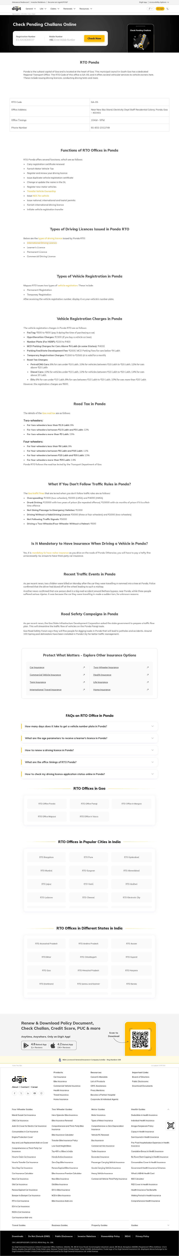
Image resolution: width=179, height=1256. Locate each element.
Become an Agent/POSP (58, 2)
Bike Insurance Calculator (63, 1135)
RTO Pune (88, 857)
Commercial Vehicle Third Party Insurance (109, 1179)
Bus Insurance (97, 1140)
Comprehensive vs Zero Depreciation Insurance (107, 1127)
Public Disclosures (140, 1081)
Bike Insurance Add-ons (62, 1201)
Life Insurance (100, 682)
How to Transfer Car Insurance (25, 1162)
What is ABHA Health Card (142, 1173)
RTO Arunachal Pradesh (46, 943)
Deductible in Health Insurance (144, 1115)
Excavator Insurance (100, 1157)
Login (161, 9)
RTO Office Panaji (89, 803)
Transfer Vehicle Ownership (41, 191)
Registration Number (25, 36)
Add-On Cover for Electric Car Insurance (29, 1126)
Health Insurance (102, 674)
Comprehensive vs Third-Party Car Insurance (27, 1149)
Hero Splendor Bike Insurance (65, 1115)
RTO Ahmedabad (131, 870)
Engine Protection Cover (22, 1137)
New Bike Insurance (60, 1179)
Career (34, 1087)
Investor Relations (38, 2)
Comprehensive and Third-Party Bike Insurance (68, 1127)
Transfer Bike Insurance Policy (65, 1140)
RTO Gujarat (131, 957)
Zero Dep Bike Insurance (62, 1162)
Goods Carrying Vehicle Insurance (106, 1168)
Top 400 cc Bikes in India (62, 1151)
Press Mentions (97, 1090)
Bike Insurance (60, 1081)
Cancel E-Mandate (99, 1077)
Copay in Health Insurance (142, 1131)
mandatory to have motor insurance (50, 552)
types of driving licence (50, 238)
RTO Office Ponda (47, 803)
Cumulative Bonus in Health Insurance (147, 1151)
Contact (25, 1087)
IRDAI (127, 1236)
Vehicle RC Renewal (100, 1135)
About (15, 1087)
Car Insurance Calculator (22, 1173)
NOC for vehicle (41, 195)
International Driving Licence (42, 242)
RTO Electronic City (131, 897)
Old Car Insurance (19, 1184)
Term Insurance (38, 682)
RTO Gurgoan (88, 870)
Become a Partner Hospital (103, 1095)
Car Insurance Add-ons (22, 1217)
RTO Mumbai (46, 870)
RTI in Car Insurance (20, 1201)
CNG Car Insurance (20, 1120)
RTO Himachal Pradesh (88, 970)
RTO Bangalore (46, 857)
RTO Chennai (88, 897)
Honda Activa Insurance (62, 1157)
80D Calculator (137, 1179)
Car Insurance (37, 667)
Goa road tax (48, 413)
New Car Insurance (20, 1179)
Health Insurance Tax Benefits (144, 1190)
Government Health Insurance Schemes (148, 1168)
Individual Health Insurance (142, 1120)
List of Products (98, 1081)
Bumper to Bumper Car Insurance (26, 1195)
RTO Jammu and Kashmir (88, 984)
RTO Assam (131, 943)
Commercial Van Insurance (102, 1146)
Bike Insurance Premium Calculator (67, 1173)
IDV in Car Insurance (21, 1206)
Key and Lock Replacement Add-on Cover (30, 1143)
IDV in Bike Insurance (61, 1190)
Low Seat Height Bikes (61, 1146)
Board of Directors (140, 1077)
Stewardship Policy (110, 1236)
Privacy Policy (142, 1236)
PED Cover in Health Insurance (144, 1184)
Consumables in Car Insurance (25, 1131)
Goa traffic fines (36, 493)
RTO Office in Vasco (89, 816)
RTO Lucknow (46, 897)
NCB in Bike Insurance (61, 1195)
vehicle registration (67, 285)
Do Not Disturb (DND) (39, 1236)
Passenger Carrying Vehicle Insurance (107, 1162)
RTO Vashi (88, 884)
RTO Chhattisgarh (88, 957)
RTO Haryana (131, 970)
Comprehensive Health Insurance (145, 1201)
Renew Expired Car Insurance (24, 1190)
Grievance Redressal (20, 2)
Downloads (17, 1236)
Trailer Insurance (98, 1151)
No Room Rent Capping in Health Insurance (149, 1157)
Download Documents (142, 1086)
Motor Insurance (98, 1115)
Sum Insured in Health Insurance (145, 1137)
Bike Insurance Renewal (62, 1120)
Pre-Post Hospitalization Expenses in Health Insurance (150, 1144)
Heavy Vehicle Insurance (102, 1173)
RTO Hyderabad (131, 857)
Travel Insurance (61, 1095)
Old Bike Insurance (60, 1184)
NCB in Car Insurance (21, 1212)
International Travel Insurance (45, 689)
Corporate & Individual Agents (104, 1099)
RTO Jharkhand (46, 984)
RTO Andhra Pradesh (88, 943)
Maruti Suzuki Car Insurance (24, 1115)
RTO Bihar (46, 957)
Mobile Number (56, 36)
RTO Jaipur (46, 884)
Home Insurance (101, 689)
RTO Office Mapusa (47, 816)
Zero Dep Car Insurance (22, 1168)
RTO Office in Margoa (132, 803)
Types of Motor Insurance (102, 1120)
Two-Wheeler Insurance (106, 667)
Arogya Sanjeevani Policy (142, 1126)
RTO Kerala (131, 984)
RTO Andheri (131, 884)
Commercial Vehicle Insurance (45, 674)
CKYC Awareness (98, 1086)
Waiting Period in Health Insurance (146, 1195)
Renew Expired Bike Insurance (65, 1168)
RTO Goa (46, 970)
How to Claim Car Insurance (24, 1157)
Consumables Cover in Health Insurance (148, 1162)
